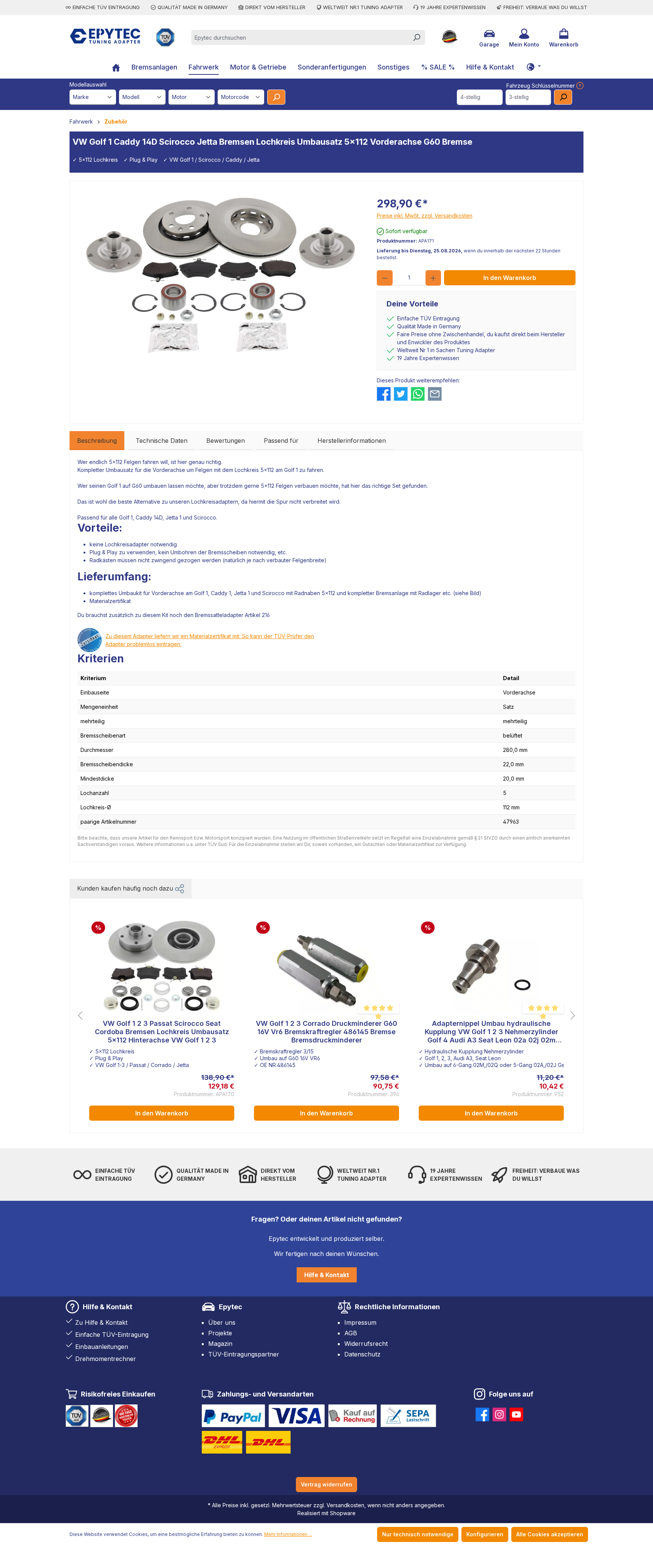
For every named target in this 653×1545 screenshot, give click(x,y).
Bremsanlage (392, 593)
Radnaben (307, 593)
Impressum (360, 1322)
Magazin (220, 1343)
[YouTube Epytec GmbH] (516, 1412)
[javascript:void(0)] (579, 85)
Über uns (221, 1322)
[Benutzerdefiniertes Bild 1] (233, 1415)
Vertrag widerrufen (326, 1484)
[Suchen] (416, 37)
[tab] (97, 440)
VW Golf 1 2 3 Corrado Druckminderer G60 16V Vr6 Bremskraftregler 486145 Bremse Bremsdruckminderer (326, 1031)
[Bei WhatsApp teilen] (417, 393)
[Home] (116, 68)
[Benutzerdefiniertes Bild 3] (352, 1415)
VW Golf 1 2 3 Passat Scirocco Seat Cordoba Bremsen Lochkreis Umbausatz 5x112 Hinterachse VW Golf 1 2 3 (162, 1031)
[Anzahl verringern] (385, 278)
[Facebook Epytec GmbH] (482, 1412)
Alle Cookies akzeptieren (549, 1534)
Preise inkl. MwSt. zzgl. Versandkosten (424, 215)
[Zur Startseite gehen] (105, 36)
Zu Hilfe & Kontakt (101, 1322)
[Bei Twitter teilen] (400, 393)
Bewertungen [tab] (225, 440)
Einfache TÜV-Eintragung (112, 1334)
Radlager (429, 593)
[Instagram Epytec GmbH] (499, 1412)
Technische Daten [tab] (161, 440)
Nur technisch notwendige (417, 1534)
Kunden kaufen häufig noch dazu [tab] (126, 888)
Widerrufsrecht (366, 1343)
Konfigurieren (484, 1534)
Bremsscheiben (227, 552)
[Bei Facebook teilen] (383, 393)
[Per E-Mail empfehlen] (434, 393)
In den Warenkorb (509, 277)
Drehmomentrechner (105, 1359)
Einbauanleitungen (101, 1346)
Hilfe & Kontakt (326, 1275)
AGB (350, 1333)
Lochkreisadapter (127, 544)
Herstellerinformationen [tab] (351, 440)
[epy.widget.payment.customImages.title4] (408, 1415)
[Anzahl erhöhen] (433, 278)
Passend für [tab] (281, 440)
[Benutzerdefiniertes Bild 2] (297, 1415)
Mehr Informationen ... (288, 1534)
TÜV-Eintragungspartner (243, 1354)
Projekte (220, 1333)
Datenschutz (362, 1354)
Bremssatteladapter (219, 615)
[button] (179, 888)
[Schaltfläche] (534, 66)
